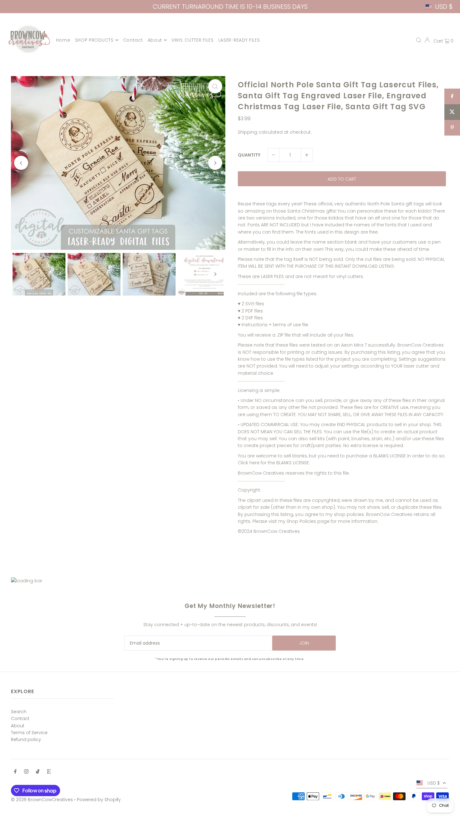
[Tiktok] (37, 772)
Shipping (247, 132)
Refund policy (26, 739)
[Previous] (21, 163)
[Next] (215, 163)
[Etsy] (49, 772)
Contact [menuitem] (133, 40)
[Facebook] (15, 772)
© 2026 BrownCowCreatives (42, 799)
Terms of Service (29, 732)
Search (19, 711)
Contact (20, 718)
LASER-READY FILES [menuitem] (239, 40)
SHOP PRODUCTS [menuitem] (94, 40)
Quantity (249, 155)
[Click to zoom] (215, 86)
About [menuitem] (155, 40)
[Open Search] (418, 40)
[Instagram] (26, 772)
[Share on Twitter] (452, 112)
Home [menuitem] (63, 40)
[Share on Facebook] (452, 96)
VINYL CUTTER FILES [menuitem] (192, 40)
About (17, 726)
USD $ (444, 6)
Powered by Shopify (99, 799)
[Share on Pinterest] (452, 128)
